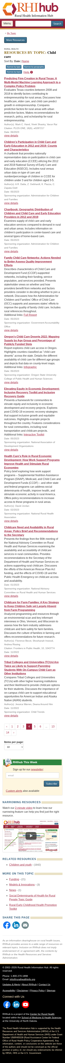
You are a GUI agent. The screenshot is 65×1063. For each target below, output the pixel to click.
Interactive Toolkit (34, 434)
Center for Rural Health (42, 1014)
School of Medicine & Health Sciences (41, 1017)
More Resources (15, 40)
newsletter (37, 769)
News (12, 890)
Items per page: (14, 742)
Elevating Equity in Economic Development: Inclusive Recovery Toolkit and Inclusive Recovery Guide (32, 392)
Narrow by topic (14, 72)
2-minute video (23, 807)
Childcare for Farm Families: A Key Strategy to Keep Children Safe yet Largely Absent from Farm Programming (31, 606)
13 (53, 726)
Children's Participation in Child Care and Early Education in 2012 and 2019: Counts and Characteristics (30, 146)
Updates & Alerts (11, 984)
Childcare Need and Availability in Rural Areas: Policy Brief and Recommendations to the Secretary (31, 531)
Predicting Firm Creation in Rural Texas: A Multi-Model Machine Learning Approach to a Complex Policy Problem (32, 82)
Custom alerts (14, 790)
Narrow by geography (34, 67)
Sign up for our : (28, 769)
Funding (14, 879)
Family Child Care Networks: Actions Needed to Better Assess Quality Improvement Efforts (32, 261)
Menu (7, 23)
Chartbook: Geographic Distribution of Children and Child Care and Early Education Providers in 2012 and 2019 (32, 213)
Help (27, 72)
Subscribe (51, 783)
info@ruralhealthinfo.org (22, 979)
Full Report (30, 315)
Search (57, 23)
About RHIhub (29, 984)
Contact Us (44, 984)
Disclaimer (22, 990)
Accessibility (8, 990)
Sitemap (51, 990)
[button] (6, 925)
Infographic (30, 367)
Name (25, 61)
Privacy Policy (37, 990)
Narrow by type (13, 67)
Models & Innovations (22, 884)
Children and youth (20, 864)
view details (11, 135)
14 (7, 732)
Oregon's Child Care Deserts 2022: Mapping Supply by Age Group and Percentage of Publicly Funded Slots (32, 340)
